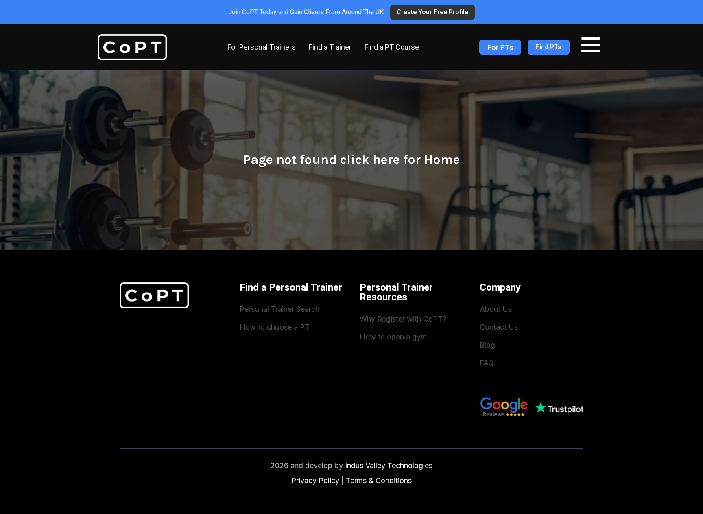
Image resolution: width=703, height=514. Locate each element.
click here (370, 159)
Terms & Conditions (379, 480)
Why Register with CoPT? (403, 319)
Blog (487, 345)
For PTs (500, 47)
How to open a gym (393, 336)
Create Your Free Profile (432, 12)
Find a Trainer (330, 47)
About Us (496, 309)
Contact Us (499, 327)
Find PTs (548, 47)
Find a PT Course (392, 47)
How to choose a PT (275, 327)
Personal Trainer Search (279, 309)
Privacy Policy (315, 480)
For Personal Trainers (261, 47)
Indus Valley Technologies (388, 465)
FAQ (487, 363)
